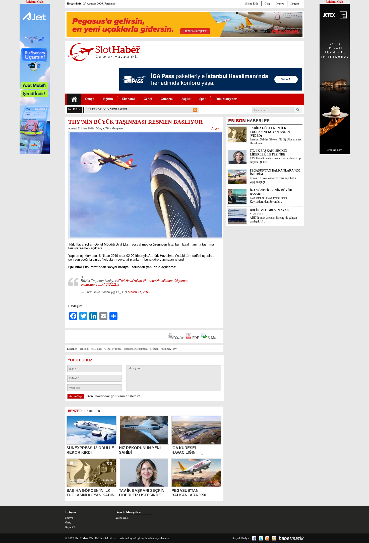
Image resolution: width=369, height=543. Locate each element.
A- (213, 128)
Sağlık (186, 99)
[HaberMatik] (291, 538)
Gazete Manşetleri (128, 512)
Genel (148, 99)
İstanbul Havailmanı (136, 348)
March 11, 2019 (139, 292)
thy (175, 348)
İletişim (294, 3)
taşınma (165, 348)
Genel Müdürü (112, 348)
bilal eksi (96, 348)
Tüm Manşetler (226, 99)
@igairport (181, 281)
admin (72, 128)
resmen (154, 348)
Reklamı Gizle (334, 2)
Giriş (267, 3)
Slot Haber (81, 538)
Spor (202, 99)
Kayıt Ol (70, 527)
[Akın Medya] (274, 538)
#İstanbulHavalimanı (158, 281)
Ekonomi (128, 99)
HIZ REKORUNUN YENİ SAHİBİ (107, 109)
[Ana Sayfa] (74, 99)
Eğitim (108, 99)
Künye (280, 3)
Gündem (167, 99)
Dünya (89, 99)
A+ (217, 128)
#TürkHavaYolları (129, 281)
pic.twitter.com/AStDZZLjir (100, 284)
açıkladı (84, 348)
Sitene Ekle (251, 3)
